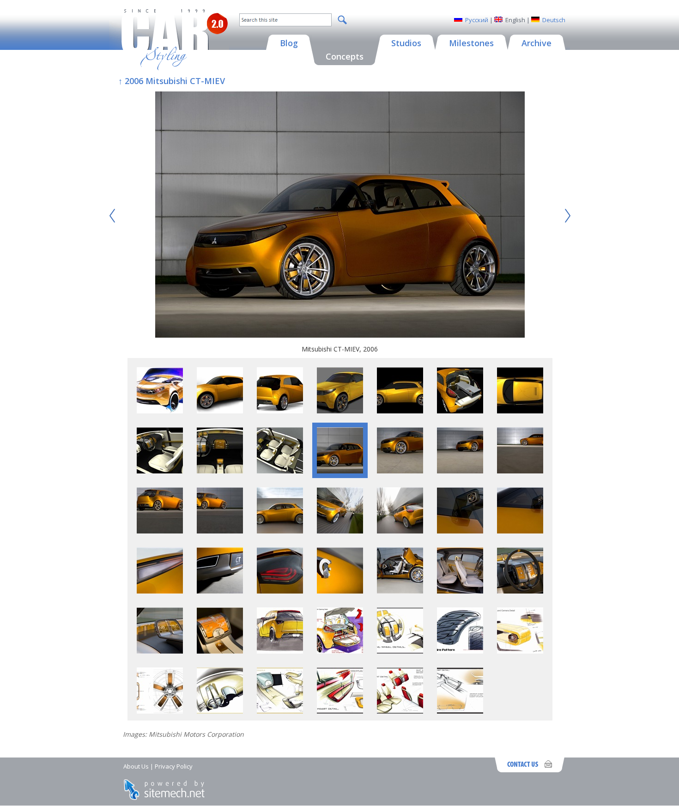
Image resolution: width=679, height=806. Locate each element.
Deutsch (553, 20)
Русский (476, 20)
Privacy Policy (174, 766)
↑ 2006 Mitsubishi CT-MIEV (171, 80)
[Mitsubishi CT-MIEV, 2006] (340, 215)
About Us (136, 766)
